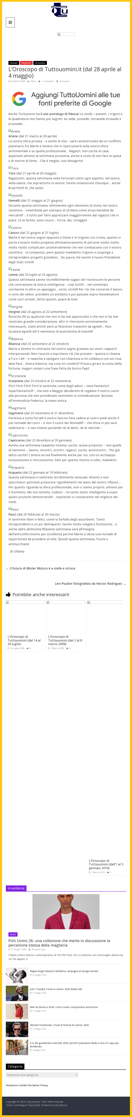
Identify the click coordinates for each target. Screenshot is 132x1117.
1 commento (47, 81)
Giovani (14, 62)
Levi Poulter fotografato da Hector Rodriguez (90, 583)
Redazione (12, 1085)
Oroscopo (40, 62)
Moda (13, 934)
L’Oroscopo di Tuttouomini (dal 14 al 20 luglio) (24, 640)
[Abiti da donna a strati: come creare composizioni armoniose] (17, 1005)
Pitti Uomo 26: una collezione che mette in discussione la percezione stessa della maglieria (59, 943)
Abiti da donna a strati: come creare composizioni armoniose (64, 1007)
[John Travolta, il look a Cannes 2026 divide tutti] (17, 987)
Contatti (22, 1085)
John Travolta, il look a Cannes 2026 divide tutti (56, 989)
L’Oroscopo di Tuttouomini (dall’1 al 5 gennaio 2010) (106, 864)
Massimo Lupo (39, 949)
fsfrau (33, 81)
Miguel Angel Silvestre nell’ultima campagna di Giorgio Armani (64, 971)
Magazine (26, 62)
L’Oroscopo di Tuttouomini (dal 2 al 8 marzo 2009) (65, 640)
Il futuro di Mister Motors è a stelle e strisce (40, 568)
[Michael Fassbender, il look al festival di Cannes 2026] (17, 1023)
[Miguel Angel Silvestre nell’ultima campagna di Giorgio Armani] (17, 969)
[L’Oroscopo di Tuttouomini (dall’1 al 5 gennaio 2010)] (104, 602)
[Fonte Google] (66, 99)
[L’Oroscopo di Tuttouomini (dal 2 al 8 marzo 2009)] (66, 602)
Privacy (44, 1085)
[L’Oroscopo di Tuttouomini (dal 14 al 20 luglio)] (25, 602)
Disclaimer (34, 1085)
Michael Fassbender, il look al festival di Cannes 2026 (59, 1025)
